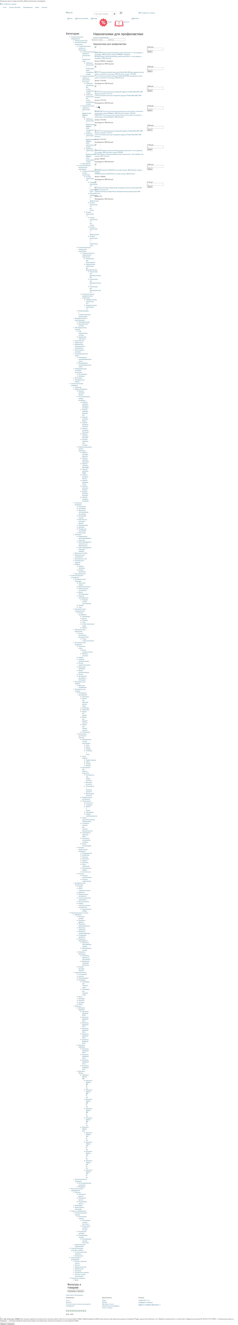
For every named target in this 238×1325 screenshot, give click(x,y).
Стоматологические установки (81, 1253)
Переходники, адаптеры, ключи (86, 834)
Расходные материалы (78, 1278)
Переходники (86, 163)
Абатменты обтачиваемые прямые (86, 944)
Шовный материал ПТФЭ (85, 482)
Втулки (81, 1004)
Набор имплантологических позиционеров (88, 819)
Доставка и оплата (108, 1304)
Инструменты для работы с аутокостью (86, 770)
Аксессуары (82, 532)
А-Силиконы (82, 506)
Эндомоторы (79, 342)
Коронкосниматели (84, 587)
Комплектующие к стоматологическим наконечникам (84, 313)
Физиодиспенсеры (84, 322)
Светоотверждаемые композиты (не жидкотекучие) (85, 544)
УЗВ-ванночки (79, 1269)
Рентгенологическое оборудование (77, 1189)
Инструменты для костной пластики (83, 735)
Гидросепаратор (91, 760)
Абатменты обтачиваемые (83, 940)
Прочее (81, 674)
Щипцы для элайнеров (82, 668)
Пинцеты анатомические (87, 876)
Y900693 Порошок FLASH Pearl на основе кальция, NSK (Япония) (115, 174)
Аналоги (81, 976)
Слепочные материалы (78, 504)
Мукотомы (85, 862)
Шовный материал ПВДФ (85, 471)
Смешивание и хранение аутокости (90, 789)
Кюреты (84, 628)
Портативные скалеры (83, 1217)
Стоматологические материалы (77, 384)
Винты (88, 747)
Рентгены (78, 1192)
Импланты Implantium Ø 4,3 (85, 1062)
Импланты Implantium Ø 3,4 (85, 1067)
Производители (28, 7)
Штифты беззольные (82, 571)
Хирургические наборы (86, 910)
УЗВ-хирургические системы (83, 333)
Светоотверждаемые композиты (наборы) (85, 549)
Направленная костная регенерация (86, 741)
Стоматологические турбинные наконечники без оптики (88, 78)
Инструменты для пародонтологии (80, 610)
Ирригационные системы (83, 325)
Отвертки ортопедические (83, 597)
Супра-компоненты (81, 972)
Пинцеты (81, 874)
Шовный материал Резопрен (85, 493)
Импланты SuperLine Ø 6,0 (85, 1030)
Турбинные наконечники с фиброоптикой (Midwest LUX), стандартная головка (90, 125)
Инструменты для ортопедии (80, 580)
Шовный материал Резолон (85, 488)
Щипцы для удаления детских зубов (85, 702)
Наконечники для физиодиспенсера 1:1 (95, 282)
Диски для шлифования (83, 686)
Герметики (78, 387)
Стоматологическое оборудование (77, 38)
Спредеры (89, 805)
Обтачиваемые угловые (86, 949)
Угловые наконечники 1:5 (90, 178)
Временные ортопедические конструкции (83, 512)
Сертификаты (70, 1306)
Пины (80, 607)
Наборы (81, 657)
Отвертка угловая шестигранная (86, 601)
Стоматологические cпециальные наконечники (85, 249)
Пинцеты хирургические (86, 880)
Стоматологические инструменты (77, 576)
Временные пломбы (81, 553)
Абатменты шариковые (82, 928)
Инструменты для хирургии (80, 690)
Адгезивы (81, 527)
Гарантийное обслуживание (74, 1295)
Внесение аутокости (89, 783)
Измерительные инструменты (83, 589)
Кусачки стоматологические (84, 664)
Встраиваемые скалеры (83, 1236)
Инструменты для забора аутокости (90, 777)
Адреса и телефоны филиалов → (150, 1305)
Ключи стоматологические (84, 889)
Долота (84, 618)
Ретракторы (85, 855)
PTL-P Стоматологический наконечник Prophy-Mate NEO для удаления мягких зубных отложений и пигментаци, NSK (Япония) (118, 77)
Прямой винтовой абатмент (81, 968)
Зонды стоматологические (88, 640)
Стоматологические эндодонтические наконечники (88, 296)
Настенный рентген (82, 1195)
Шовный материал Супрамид (85, 499)
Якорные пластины (85, 654)
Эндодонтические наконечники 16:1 (91, 301)
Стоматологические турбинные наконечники (85, 48)
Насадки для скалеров (82, 1232)
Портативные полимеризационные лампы (85, 359)
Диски (76, 1280)
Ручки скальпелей (85, 865)
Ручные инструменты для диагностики (84, 635)
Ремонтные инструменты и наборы (86, 840)
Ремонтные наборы (82, 584)
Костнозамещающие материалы (85, 1184)
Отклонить (11, 1324)
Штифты (77, 564)
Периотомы (85, 710)
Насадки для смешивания (82, 530)
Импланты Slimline (82, 1072)
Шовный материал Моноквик (85, 435)
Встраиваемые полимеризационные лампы (85, 365)
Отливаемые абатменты (82, 936)
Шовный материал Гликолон (85, 424)
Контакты (44, 7)
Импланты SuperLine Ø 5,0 (85, 1036)
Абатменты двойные (82, 921)
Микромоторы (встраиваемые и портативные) (80, 346)
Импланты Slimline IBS (85, 1077)
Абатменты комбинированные (84, 925)
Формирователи (83, 978)
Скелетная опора (82, 647)
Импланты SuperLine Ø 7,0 (85, 1024)
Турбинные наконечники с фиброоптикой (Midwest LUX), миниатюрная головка (90, 155)
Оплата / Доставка (14, 7)
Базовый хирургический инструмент (83, 849)
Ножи (84, 622)
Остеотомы (89, 803)
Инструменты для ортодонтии (80, 643)
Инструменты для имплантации (80, 884)
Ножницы (85, 857)
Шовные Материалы (81, 389)
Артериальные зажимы (86, 869)
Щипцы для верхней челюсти (84, 720)
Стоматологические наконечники (81, 43)
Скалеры (85, 620)
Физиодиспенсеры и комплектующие (81, 319)
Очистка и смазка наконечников (80, 1275)
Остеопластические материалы (81, 1180)
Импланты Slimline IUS (85, 1129)
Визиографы (78, 1205)
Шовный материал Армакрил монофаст (85, 405)
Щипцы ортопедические (83, 593)
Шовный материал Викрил (85, 419)
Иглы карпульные (80, 573)
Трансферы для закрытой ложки (85, 992)
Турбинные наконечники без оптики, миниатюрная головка (90, 99)
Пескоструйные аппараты (79, 351)
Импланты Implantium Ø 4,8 (85, 1056)
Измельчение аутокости (90, 794)
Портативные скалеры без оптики (86, 1222)
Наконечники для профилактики (80, 1245)
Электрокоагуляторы (81, 40)
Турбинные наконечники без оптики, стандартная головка (90, 88)
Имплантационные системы (79, 913)
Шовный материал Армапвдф (85, 465)
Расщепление (86, 801)
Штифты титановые (82, 567)
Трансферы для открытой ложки (85, 984)
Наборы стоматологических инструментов (84, 905)
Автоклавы (78, 1271)
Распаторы (85, 859)
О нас (4, 7)
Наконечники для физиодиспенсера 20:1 (95, 274)
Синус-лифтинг (84, 757)
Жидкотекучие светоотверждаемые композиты (85, 538)
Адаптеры (82, 892)
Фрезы (88, 762)
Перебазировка (83, 525)
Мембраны (82, 1187)
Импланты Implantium (82, 1046)
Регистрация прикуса (82, 517)
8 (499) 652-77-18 (144, 1300)
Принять (3, 1324)
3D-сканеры (78, 378)
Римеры (81, 605)
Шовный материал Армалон (85, 454)
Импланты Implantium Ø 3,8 (85, 1050)
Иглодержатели (87, 853)
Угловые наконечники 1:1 (90, 214)
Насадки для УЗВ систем (82, 338)
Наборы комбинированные (91, 815)
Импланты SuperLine (82, 1009)
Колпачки (81, 1000)
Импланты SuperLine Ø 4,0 (85, 1019)
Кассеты (77, 1265)
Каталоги (126, 22)
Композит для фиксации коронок (83, 521)
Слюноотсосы (86, 872)
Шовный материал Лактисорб (85, 430)
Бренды (95, 18)
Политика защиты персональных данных (78, 1304)
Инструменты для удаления (83, 694)
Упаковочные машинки (82, 1272)
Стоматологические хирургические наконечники (88, 255)
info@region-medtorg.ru (146, 1302)
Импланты (78, 1006)
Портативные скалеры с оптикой (86, 1228)
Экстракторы (86, 732)
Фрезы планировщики (86, 845)
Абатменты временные (82, 953)
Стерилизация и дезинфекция (76, 1258)
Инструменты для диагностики (80, 630)
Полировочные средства (79, 561)
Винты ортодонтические (87, 651)
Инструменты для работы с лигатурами (83, 678)
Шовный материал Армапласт (85, 460)
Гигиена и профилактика (78, 1211)
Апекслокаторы (79, 341)
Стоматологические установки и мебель (77, 1249)
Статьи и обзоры (107, 1308)
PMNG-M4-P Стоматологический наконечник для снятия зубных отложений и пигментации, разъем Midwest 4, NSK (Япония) (118, 116)
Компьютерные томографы (79, 1208)
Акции (37, 7)
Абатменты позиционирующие (84, 932)
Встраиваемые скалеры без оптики (86, 1241)
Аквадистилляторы (80, 1267)
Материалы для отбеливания (80, 556)
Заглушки (81, 1002)
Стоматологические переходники (85, 899)
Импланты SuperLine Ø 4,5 (85, 1041)
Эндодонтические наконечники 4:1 (91, 307)
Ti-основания (83, 974)
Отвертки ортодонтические (84, 660)
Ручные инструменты (83, 613)
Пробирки (82, 376)
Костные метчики (84, 901)
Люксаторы (85, 696)
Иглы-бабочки (83, 374)
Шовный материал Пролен (82, 393)
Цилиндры (82, 998)
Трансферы (82, 980)
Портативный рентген (83, 1202)
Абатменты (78, 915)
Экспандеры (90, 812)
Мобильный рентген (82, 1199)
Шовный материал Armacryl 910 (85, 412)
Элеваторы (85, 708)
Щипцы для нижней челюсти (84, 727)
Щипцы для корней (84, 713)
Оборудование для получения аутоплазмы (80, 370)
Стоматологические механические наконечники (85, 167)
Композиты (78, 534)
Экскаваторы (86, 616)
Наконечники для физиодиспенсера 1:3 (95, 289)
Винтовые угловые (82, 917)
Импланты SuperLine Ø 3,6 (85, 1013)
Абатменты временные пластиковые (86, 957)
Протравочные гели (81, 559)
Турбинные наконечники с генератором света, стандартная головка (90, 68)
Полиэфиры (82, 508)
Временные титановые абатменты (85, 963)
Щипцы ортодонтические (84, 671)
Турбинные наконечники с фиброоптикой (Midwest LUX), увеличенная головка (90, 140)
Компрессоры (79, 1256)
